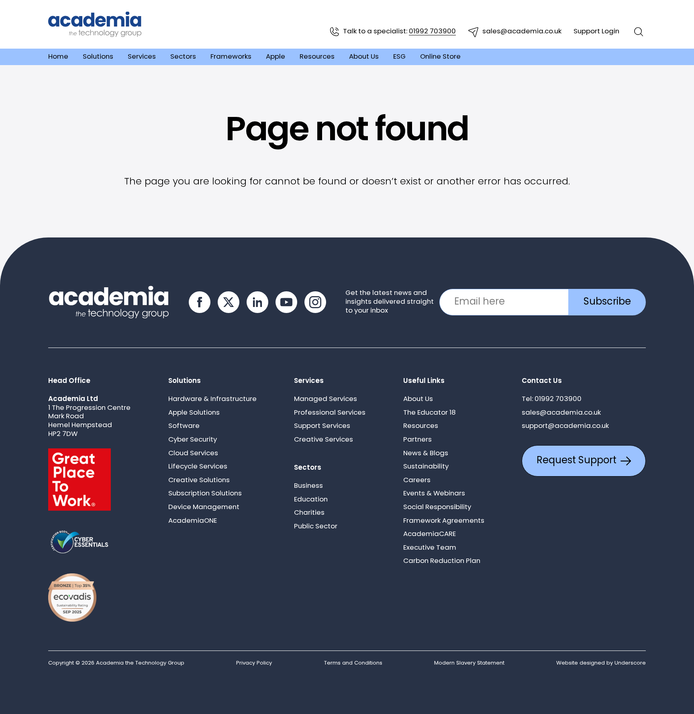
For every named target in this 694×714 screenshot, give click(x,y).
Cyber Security (192, 439)
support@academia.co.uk (565, 426)
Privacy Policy (254, 663)
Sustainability (426, 466)
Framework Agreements (443, 521)
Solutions (98, 56)
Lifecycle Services (197, 466)
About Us (364, 56)
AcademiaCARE (429, 534)
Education (311, 499)
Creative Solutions (199, 480)
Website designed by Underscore (601, 663)
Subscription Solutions (205, 493)
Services (142, 56)
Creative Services (323, 439)
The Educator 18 (429, 412)
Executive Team (429, 547)
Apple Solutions (194, 412)
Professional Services (329, 412)
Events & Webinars (434, 493)
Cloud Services (193, 453)
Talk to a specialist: (399, 31)
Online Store (440, 56)
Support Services (322, 426)
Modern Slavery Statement (469, 663)
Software (184, 426)
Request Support (576, 461)
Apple (275, 56)
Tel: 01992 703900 (552, 399)
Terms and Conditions (353, 663)
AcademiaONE (192, 521)
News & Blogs (425, 453)
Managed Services (325, 399)
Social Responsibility (437, 507)
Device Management (203, 507)
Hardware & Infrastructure (212, 399)
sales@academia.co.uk (521, 31)
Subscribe (607, 302)
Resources (317, 56)
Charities (309, 512)
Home (58, 56)
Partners (417, 439)
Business (308, 486)
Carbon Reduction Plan (441, 561)
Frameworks (230, 56)
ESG (399, 56)
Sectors (183, 56)
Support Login (596, 31)
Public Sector (315, 526)
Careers (417, 480)
